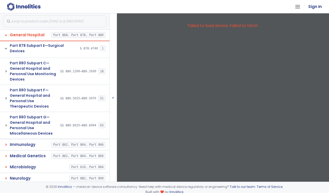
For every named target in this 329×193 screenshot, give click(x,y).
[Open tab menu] (297, 6)
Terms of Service (269, 187)
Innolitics (65, 187)
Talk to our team (242, 187)
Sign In (315, 7)
